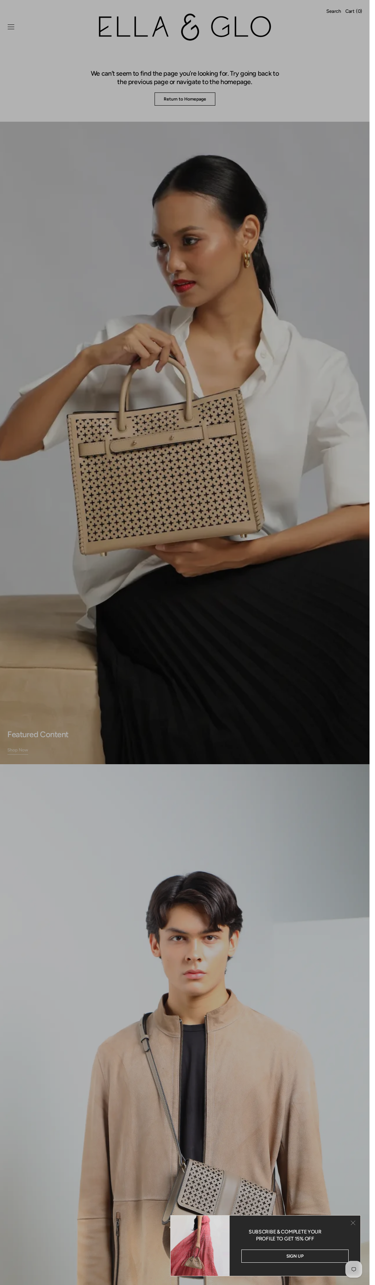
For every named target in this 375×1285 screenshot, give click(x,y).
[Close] (353, 1222)
